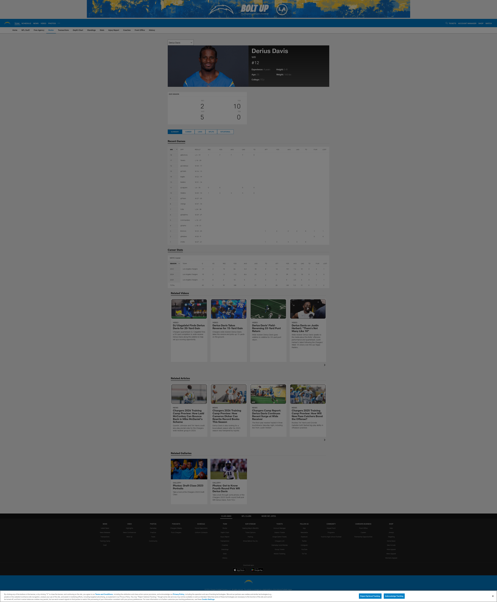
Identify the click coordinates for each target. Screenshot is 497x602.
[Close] (493, 596)
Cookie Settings (208, 599)
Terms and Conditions (104, 594)
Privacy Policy (178, 594)
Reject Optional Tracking (370, 596)
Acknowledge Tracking (394, 596)
